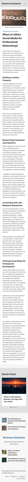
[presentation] (14, 386)
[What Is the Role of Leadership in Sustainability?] (4, 452)
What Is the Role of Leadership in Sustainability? (14, 453)
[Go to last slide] (4, 392)
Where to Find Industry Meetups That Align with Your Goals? (13, 399)
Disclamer (22, 476)
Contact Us (14, 476)
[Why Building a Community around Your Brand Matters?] (4, 460)
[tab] (10, 407)
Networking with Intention (10, 31)
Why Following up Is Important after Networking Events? (17, 421)
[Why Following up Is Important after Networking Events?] (4, 420)
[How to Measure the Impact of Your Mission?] (4, 428)
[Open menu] (24, 3)
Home (7, 476)
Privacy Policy (21, 478)
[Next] (23, 392)
